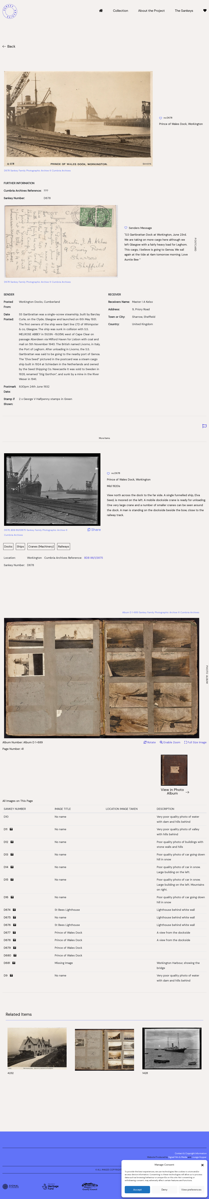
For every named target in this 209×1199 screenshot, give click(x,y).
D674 (8, 909)
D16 (7, 897)
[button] (202, 1164)
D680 (9, 955)
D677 (8, 932)
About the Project (151, 11)
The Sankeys (184, 11)
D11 (7, 829)
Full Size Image (197, 742)
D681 (8, 963)
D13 (7, 854)
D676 (8, 925)
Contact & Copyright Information (191, 1153)
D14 (7, 867)
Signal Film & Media (177, 1157)
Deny (164, 1189)
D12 (7, 842)
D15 (7, 879)
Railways (63, 546)
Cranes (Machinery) (41, 546)
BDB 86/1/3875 (93, 557)
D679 (8, 947)
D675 (8, 917)
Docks (8, 546)
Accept (137, 1189)
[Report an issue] (204, 426)
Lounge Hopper (199, 1157)
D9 (7, 975)
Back (11, 46)
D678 (8, 940)
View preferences (191, 1189)
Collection (120, 11)
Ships (20, 546)
